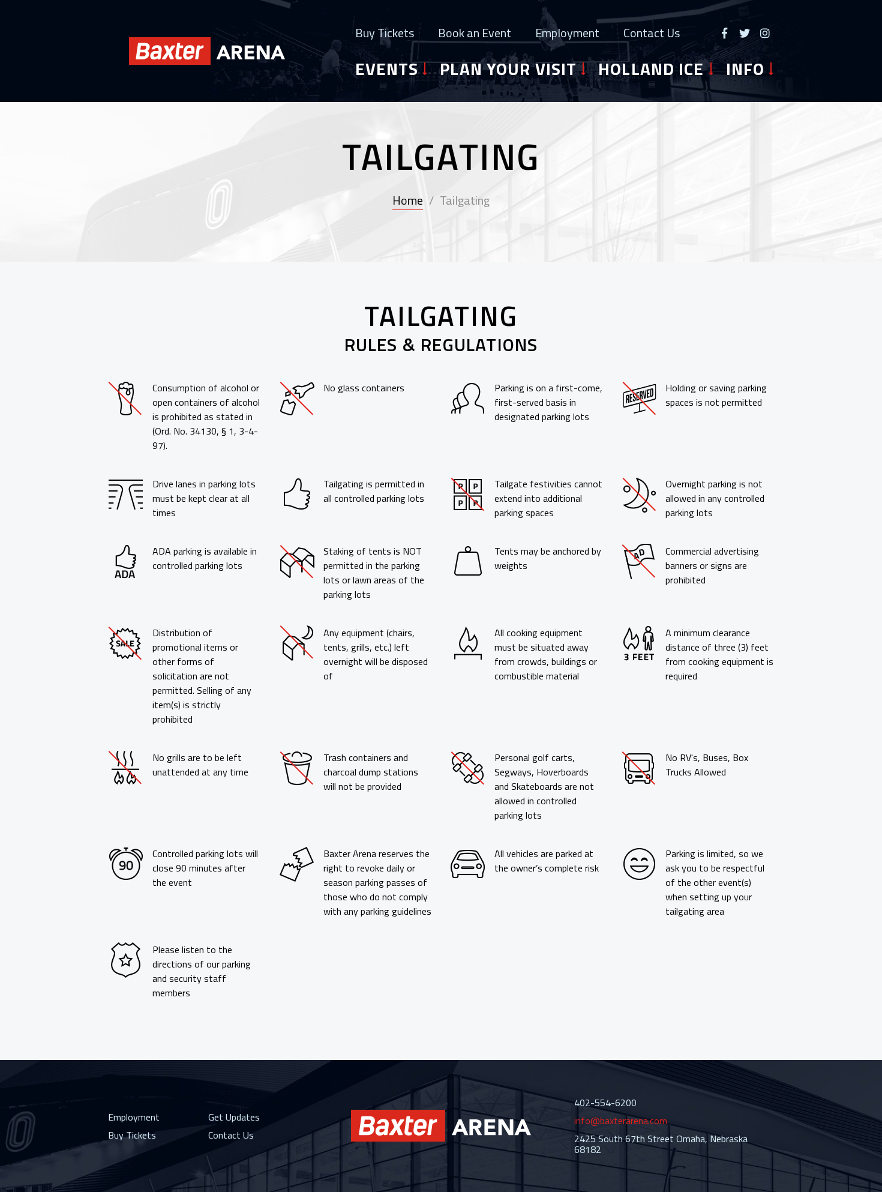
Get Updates (234, 1117)
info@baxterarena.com (620, 1120)
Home (407, 200)
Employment (567, 33)
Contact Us (651, 33)
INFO (745, 69)
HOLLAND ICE (651, 69)
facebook (724, 33)
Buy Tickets (384, 33)
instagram (765, 33)
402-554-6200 (605, 1102)
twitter (745, 33)
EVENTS (387, 69)
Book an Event (474, 33)
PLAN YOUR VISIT (508, 69)
